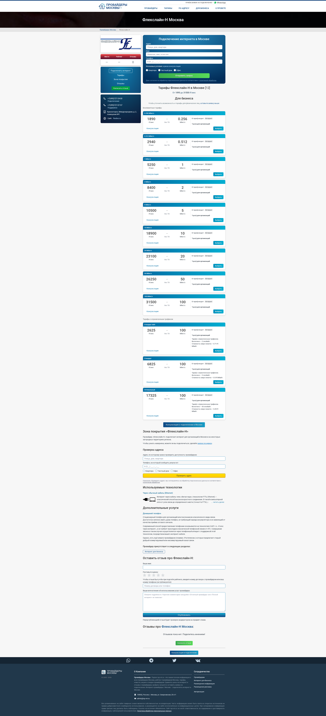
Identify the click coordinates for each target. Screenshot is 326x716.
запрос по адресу (205, 443)
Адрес (148, 44)
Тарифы (120, 75)
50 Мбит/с (148, 273)
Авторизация (199, 692)
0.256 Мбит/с (149, 113)
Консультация (153, 128)
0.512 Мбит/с (149, 136)
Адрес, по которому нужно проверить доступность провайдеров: (170, 455)
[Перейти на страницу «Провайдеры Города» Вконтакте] (198, 660)
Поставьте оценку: (150, 572)
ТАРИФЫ (168, 8)
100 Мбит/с (148, 296)
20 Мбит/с (148, 251)
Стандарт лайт (149, 325)
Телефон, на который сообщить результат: (161, 463)
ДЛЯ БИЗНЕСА (202, 8)
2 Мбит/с (147, 182)
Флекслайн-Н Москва (177, 626)
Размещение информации (204, 684)
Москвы (113, 8)
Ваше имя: (147, 564)
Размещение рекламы (203, 687)
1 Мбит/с (147, 159)
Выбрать (218, 128)
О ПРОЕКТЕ (220, 8)
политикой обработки (207, 80)
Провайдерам (199, 677)
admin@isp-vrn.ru (143, 698)
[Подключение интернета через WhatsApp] (128, 660)
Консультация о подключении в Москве (184, 425)
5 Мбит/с (147, 205)
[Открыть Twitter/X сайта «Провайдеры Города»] (174, 660)
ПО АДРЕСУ (184, 8)
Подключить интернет (121, 71)
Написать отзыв (120, 88)
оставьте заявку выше (209, 103)
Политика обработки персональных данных (154, 711)
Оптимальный (149, 390)
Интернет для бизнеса (154, 552)
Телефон (149, 58)
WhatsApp (221, 3)
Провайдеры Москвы (108, 30)
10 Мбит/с (148, 228)
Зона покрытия (121, 79)
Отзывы (133, 57)
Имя (148, 51)
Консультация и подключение (184, 653)
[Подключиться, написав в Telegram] (151, 660)
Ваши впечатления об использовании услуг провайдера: (166, 591)
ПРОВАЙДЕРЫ (116, 5)
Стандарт (147, 358)
